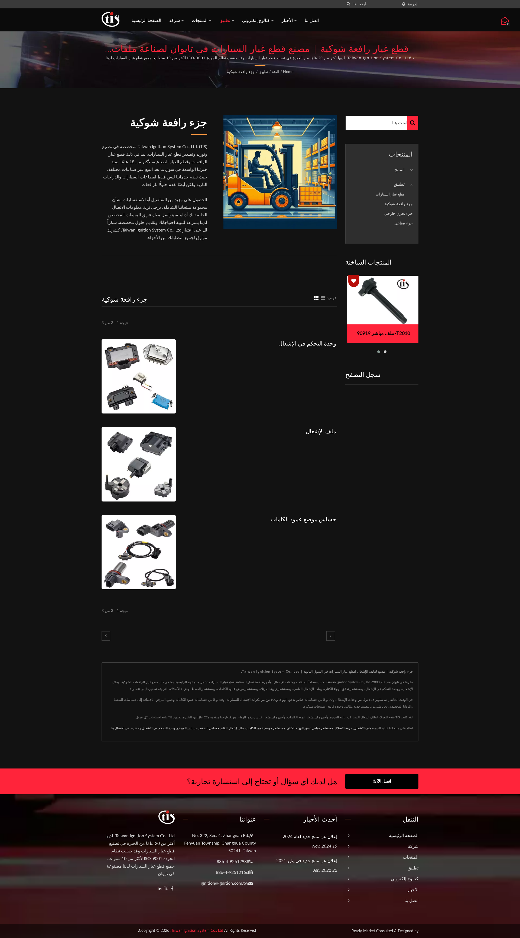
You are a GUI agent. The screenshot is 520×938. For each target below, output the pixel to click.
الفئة (275, 72)
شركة (175, 20)
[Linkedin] (159, 889)
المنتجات (200, 20)
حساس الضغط (209, 728)
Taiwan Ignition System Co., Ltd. (196, 931)
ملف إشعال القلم (232, 728)
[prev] (106, 636)
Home (288, 72)
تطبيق (225, 20)
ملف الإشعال (321, 431)
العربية (413, 4)
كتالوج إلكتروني (256, 20)
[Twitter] (166, 889)
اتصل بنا (312, 20)
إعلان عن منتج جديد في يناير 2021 (306, 861)
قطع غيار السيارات (390, 194)
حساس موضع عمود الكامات (303, 519)
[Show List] (316, 298)
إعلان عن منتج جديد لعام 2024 (310, 836)
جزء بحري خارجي (398, 213)
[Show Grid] (323, 298)
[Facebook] (172, 889)
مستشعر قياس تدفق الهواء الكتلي (310, 728)
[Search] (412, 123)
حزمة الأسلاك (343, 728)
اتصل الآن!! (382, 781)
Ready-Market (363, 931)
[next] (330, 636)
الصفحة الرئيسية (146, 20)
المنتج (399, 170)
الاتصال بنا (117, 728)
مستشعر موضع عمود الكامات (265, 728)
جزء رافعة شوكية (241, 72)
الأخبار (288, 20)
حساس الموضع (187, 728)
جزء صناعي (403, 223)
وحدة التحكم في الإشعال (307, 343)
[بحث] (348, 4)
